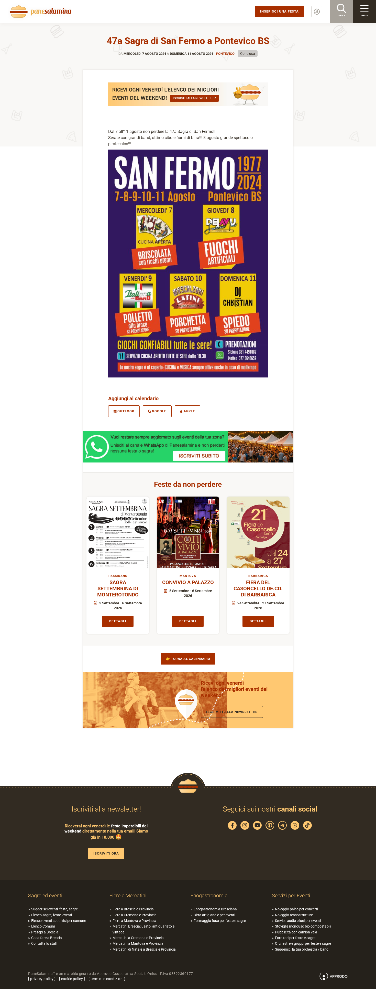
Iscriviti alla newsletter (232, 712)
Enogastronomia (209, 895)
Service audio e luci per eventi (298, 921)
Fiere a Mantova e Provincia (134, 921)
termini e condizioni (107, 979)
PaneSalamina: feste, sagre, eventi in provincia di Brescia (40, 11)
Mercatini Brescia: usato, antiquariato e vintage (143, 929)
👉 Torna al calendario (188, 659)
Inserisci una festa (279, 11)
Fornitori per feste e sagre (295, 938)
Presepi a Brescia (44, 932)
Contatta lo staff (44, 943)
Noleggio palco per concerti (296, 909)
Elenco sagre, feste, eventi (51, 915)
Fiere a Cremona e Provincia (135, 915)
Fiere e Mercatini (128, 895)
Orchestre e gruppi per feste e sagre (303, 943)
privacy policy (41, 979)
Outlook (125, 411)
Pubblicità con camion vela (296, 932)
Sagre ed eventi (45, 895)
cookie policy (72, 979)
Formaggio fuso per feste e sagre (220, 921)
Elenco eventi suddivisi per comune (58, 921)
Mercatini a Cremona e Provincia (138, 938)
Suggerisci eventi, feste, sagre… (55, 909)
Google (159, 411)
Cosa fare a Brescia (46, 938)
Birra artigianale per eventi (214, 915)
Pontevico (225, 54)
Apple (189, 411)
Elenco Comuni (43, 926)
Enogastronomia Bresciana (215, 909)
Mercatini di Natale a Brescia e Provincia (144, 949)
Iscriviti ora (106, 853)
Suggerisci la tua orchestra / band (301, 949)
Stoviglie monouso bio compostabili (303, 926)
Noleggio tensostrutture (294, 915)
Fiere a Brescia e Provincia (133, 909)
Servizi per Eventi (291, 895)
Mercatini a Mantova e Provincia (138, 943)
